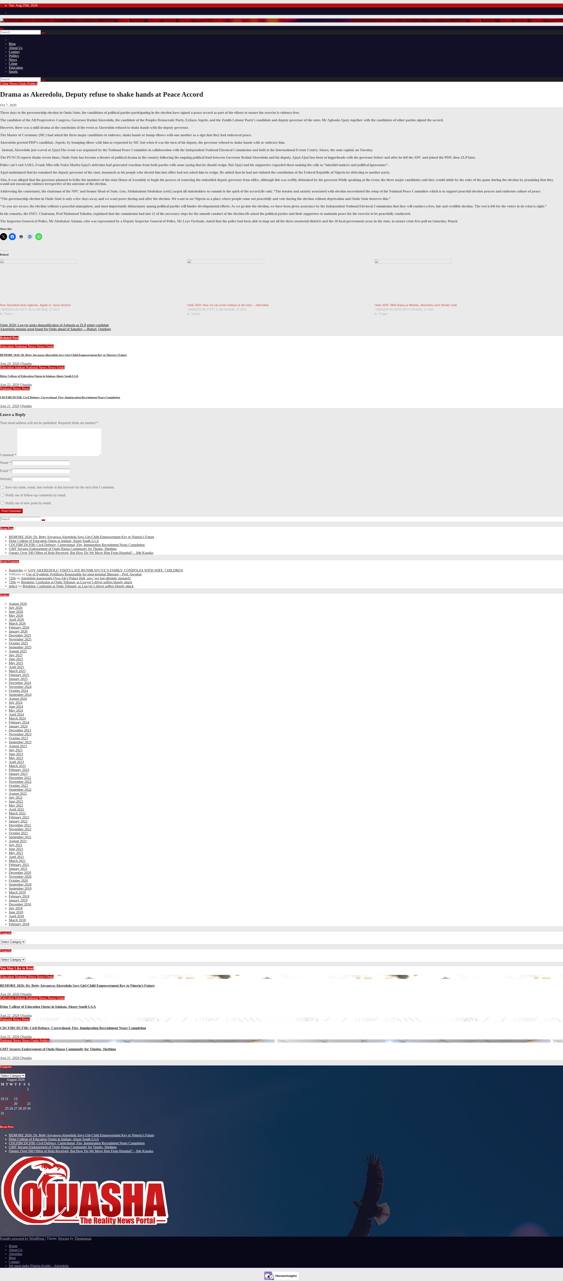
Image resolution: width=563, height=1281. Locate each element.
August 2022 (18, 793)
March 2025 (17, 671)
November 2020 (20, 876)
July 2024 (15, 702)
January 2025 (18, 679)
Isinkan (20, 367)
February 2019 (19, 896)
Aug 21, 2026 (9, 406)
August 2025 (18, 651)
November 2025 (20, 639)
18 (7, 1103)
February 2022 (19, 817)
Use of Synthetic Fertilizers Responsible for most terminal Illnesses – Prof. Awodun (84, 574)
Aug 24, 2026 (9, 363)
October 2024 (18, 691)
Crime (13, 63)
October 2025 (18, 643)
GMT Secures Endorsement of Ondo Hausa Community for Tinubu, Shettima (63, 549)
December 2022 (20, 778)
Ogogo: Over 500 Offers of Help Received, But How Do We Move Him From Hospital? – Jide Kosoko (81, 553)
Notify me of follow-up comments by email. (35, 495)
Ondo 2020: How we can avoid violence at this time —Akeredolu (228, 305)
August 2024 (18, 698)
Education (16, 67)
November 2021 (20, 829)
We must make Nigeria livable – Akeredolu (39, 1266)
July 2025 (15, 655)
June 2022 (16, 801)
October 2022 (18, 785)
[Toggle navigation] (2, 29)
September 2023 (20, 742)
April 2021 (16, 857)
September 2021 (20, 837)
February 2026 (19, 627)
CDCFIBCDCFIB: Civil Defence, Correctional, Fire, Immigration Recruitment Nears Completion (60, 397)
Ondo (22, 83)
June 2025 (16, 659)
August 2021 (18, 841)
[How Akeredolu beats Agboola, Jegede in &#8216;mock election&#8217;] (91, 281)
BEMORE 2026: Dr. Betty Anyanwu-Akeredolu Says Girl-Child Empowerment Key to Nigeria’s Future (63, 355)
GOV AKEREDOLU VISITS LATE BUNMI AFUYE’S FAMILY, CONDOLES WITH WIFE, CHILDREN (105, 570)
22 (24, 1103)
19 (11, 1103)
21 (20, 1103)
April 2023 (16, 762)
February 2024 (19, 722)
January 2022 (18, 821)
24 (2, 1108)
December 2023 (20, 730)
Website (5, 479)
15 (24, 1099)
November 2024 (20, 687)
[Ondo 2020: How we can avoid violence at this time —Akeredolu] (278, 281)
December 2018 (20, 904)
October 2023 (18, 738)
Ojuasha (26, 363)
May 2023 (16, 758)
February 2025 (19, 675)
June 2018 (16, 912)
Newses (63, 1238)
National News (26, 346)
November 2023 (20, 734)
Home (13, 1246)
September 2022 (20, 789)
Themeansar (82, 1238)
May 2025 (16, 663)
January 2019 (18, 900)
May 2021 (16, 853)
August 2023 (18, 746)
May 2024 (16, 710)
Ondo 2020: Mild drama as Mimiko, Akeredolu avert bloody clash (416, 305)
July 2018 (15, 908)
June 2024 (16, 706)
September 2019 (20, 888)
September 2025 (20, 647)
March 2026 (17, 623)
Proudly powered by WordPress (22, 1238)
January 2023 (18, 774)
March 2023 (17, 766)
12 (11, 1099)
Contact (14, 52)
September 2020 (20, 884)
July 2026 (15, 608)
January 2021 (18, 869)
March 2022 (17, 813)
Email (5, 471)
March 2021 (17, 861)
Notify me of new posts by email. (28, 503)
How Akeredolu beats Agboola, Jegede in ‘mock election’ (35, 305)
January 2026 (18, 631)
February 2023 (19, 770)
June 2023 (16, 754)
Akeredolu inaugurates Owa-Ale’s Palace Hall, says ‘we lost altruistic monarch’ (76, 578)
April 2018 (16, 916)
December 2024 (20, 683)
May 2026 (16, 615)
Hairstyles (16, 570)
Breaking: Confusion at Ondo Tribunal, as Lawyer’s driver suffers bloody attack (76, 582)
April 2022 (16, 809)
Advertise (15, 1254)
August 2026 (18, 604)
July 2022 (15, 797)
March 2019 (17, 892)
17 (2, 1103)
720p (12, 578)
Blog (12, 44)
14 (20, 1099)
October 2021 (18, 833)
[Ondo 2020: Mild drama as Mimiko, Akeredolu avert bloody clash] (466, 281)
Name (5, 462)
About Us (15, 48)
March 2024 (17, 718)
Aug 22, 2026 (9, 384)
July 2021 (15, 845)
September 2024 (20, 695)
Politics (14, 56)
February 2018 (19, 924)
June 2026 (16, 611)
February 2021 (19, 865)
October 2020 (18, 880)
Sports (13, 71)
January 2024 (18, 726)
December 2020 (20, 873)
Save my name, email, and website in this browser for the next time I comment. (60, 487)
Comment (8, 455)
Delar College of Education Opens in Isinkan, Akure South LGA (39, 376)
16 (29, 1099)
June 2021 (16, 849)
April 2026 (16, 619)
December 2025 (20, 635)
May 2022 (16, 805)
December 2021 (20, 825)
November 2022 (20, 782)
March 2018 (17, 920)
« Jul (3, 1118)
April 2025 (16, 667)
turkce (13, 586)
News (13, 60)
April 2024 (16, 714)
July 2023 (15, 750)
